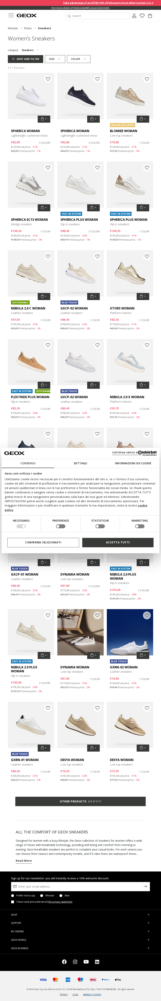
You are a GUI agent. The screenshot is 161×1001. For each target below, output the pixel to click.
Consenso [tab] (28, 463)
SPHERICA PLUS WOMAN (79, 219)
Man (67, 895)
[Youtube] (86, 962)
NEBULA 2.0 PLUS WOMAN (123, 576)
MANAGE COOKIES (92, 994)
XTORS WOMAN (122, 308)
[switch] (60, 526)
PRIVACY (64, 994)
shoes (28, 28)
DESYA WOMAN (72, 760)
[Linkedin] (97, 962)
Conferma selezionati (43, 542)
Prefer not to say (25, 895)
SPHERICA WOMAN (25, 131)
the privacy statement (60, 901)
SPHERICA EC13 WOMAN (29, 219)
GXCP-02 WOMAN (74, 308)
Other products (80, 801)
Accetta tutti (118, 542)
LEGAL (75, 994)
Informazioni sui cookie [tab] (133, 463)
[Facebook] (64, 962)
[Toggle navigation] (11, 15)
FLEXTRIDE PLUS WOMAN (30, 397)
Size (52, 59)
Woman (50, 895)
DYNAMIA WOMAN (74, 574)
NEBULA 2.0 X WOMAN (127, 397)
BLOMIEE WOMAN (123, 131)
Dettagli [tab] (80, 463)
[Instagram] (75, 962)
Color (75, 59)
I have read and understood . (44, 901)
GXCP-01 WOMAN (24, 574)
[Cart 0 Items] (150, 17)
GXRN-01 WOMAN (25, 760)
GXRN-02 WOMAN (124, 667)
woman (13, 28)
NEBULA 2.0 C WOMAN (28, 308)
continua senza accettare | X (134, 452)
